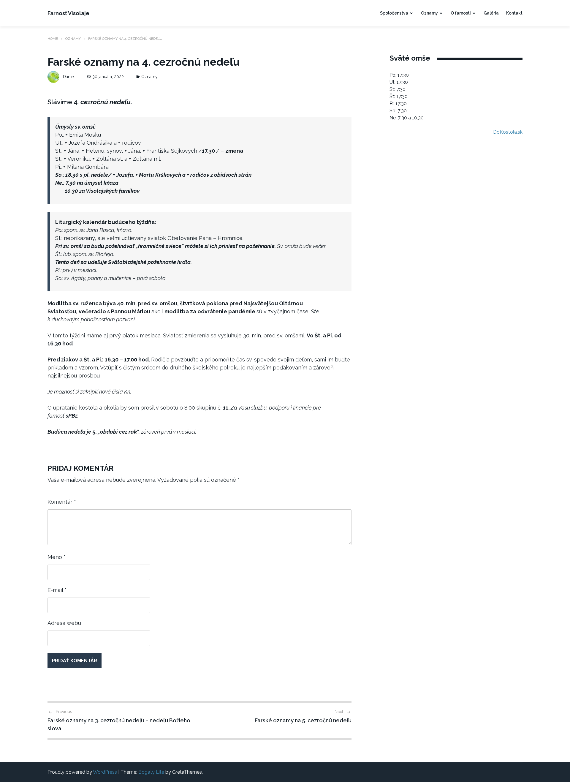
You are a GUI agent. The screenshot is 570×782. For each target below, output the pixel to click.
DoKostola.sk (507, 132)
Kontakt (514, 13)
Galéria (491, 13)
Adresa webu (64, 623)
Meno (57, 557)
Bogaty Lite (151, 772)
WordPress (105, 772)
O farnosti (461, 13)
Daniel (69, 76)
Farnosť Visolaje (68, 13)
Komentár (62, 502)
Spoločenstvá (394, 13)
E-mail (57, 590)
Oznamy (429, 13)
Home (53, 39)
